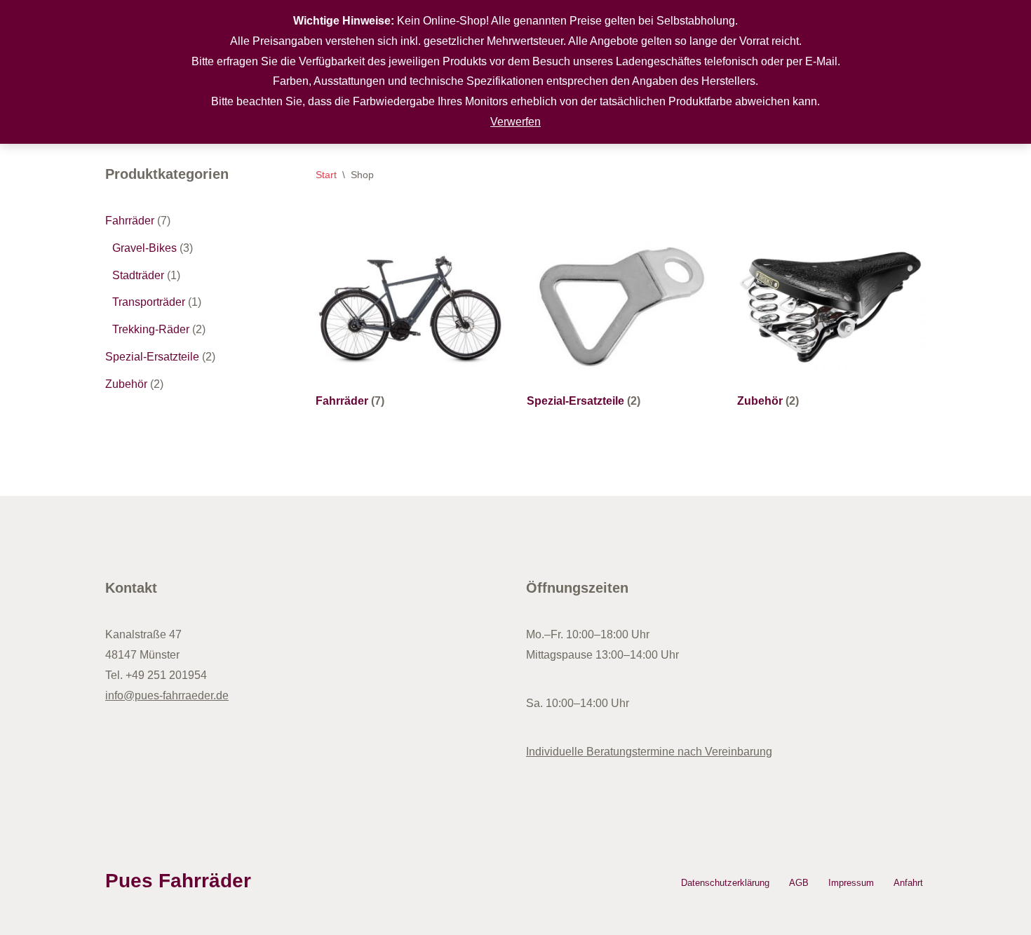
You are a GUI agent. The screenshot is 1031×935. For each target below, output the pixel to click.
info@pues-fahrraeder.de (167, 695)
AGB (799, 882)
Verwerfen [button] (515, 122)
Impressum (851, 882)
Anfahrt (908, 882)
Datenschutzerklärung (725, 882)
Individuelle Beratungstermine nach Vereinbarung (649, 752)
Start (326, 174)
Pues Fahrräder (178, 881)
